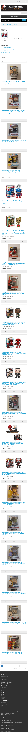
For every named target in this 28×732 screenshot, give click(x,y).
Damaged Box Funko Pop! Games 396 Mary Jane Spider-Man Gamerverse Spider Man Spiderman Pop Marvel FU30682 (13, 112)
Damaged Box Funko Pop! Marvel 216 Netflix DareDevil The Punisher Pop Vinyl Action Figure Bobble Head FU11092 (14, 383)
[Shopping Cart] (23, 1)
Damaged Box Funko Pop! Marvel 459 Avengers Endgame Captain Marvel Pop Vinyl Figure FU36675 (14, 594)
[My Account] (19, 1)
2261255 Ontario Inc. (10, 713)
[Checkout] (25, 1)
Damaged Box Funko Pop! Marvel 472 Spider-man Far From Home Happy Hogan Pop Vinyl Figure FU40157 (14, 624)
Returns (2, 689)
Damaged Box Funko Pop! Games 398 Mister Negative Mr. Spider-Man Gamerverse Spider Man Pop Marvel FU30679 (14, 142)
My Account (3, 702)
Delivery (2, 678)
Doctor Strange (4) (7, 47)
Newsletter (3, 706)
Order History (4, 704)
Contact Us (3, 687)
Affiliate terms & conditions (6, 682)
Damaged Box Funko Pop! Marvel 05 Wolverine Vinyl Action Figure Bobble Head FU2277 (13, 172)
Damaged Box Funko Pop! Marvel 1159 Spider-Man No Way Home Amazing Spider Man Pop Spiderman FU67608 (13, 263)
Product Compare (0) (5, 52)
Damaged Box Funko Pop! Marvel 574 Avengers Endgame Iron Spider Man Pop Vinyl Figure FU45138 (12, 654)
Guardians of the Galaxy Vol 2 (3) (10, 49)
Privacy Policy (4, 679)
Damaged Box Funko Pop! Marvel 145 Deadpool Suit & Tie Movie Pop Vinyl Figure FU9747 (13, 293)
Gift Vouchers (4, 695)
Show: (26, 59)
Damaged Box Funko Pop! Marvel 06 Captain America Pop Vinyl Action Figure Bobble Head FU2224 (14, 202)
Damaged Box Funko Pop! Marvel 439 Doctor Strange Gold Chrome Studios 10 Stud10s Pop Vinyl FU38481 (14, 503)
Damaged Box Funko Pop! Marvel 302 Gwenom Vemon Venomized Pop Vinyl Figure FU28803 (14, 413)
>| (25, 666)
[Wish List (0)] (21, 1)
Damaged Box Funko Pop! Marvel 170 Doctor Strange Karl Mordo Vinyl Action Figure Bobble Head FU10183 (14, 323)
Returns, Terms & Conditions (7, 680)
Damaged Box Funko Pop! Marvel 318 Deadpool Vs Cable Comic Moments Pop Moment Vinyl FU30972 (12, 443)
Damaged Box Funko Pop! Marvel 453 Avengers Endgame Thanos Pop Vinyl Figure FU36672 (13, 564)
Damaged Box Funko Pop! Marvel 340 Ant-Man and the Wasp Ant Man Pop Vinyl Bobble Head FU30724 (14, 473)
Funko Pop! (9, 24)
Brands (2, 694)
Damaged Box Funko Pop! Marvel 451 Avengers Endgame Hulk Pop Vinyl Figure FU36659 (13, 533)
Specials (2, 698)
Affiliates (3, 697)
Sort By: (25, 54)
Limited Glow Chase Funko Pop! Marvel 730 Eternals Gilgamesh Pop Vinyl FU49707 (13, 82)
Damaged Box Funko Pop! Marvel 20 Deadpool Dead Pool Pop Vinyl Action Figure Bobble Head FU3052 (14, 353)
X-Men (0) (6, 50)
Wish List (3, 705)
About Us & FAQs (4, 676)
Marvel (15, 24)
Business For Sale (4, 683)
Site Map (3, 690)
